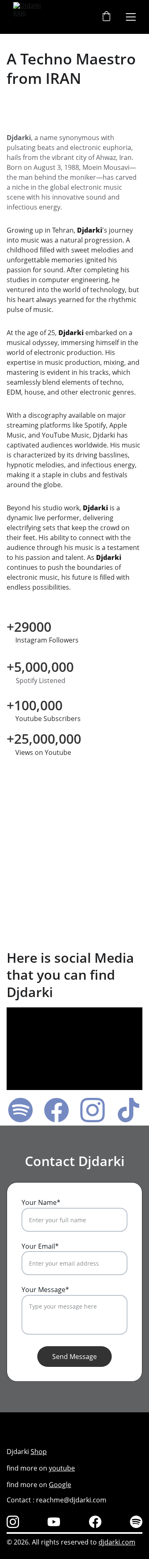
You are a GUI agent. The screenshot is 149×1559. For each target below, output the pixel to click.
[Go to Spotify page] (24, 1110)
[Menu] (131, 17)
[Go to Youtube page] (54, 1522)
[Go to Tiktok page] (128, 1110)
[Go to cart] (106, 17)
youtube (62, 1468)
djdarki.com (117, 1542)
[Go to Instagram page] (96, 1110)
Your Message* (45, 1289)
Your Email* (40, 1246)
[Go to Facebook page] (60, 1110)
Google (60, 1484)
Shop (39, 1451)
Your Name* (41, 1202)
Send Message (74, 1356)
